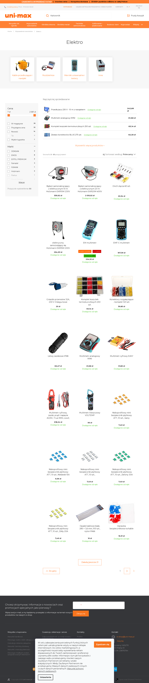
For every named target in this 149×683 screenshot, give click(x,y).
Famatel (23, 163)
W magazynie (23, 124)
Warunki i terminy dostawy (18, 646)
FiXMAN (23, 167)
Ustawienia (45, 677)
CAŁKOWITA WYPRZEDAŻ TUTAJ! (37, 2)
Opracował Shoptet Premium (130, 679)
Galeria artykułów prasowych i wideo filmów (94, 7)
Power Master (23, 179)
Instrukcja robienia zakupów (19, 643)
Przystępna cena (23, 128)
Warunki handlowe (15, 637)
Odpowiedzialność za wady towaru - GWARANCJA (57, 637)
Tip (23, 136)
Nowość (23, 132)
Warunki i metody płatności (19, 649)
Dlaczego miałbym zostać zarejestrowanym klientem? (19, 654)
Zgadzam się (102, 644)
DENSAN (23, 151)
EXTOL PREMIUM (23, 159)
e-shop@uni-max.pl (125, 637)
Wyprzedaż (67, 7)
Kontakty (119, 7)
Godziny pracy (12, 7)
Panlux (23, 175)
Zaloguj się (80, 614)
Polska (79, 637)
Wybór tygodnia (23, 140)
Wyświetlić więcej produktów (89, 145)
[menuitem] (14, 24)
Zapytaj (120, 641)
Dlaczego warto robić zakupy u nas (22, 640)
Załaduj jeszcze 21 (89, 562)
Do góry (53, 571)
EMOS (23, 155)
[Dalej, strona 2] (127, 571)
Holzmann (23, 171)
